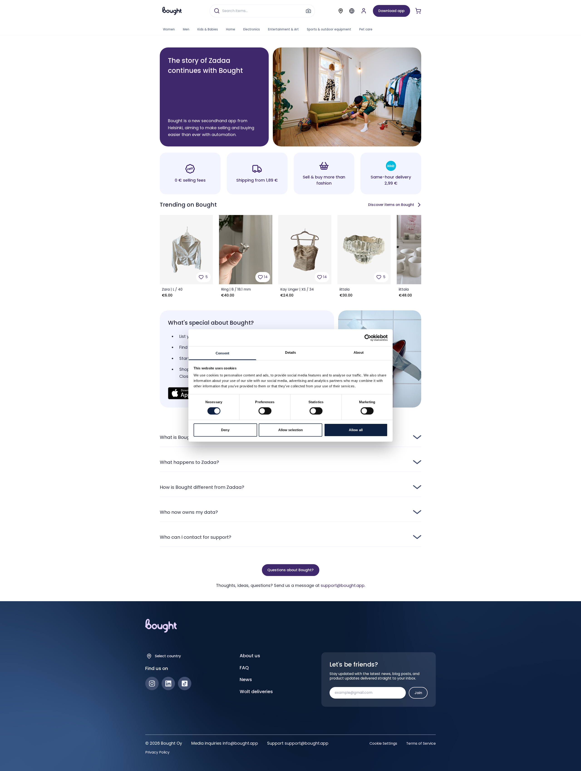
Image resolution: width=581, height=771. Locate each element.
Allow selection (290, 430)
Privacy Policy (157, 752)
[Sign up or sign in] (364, 11)
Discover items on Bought (391, 204)
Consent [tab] (222, 353)
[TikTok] (184, 683)
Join (418, 692)
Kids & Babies (207, 29)
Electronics (251, 29)
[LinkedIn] (168, 683)
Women (169, 29)
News (246, 679)
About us (250, 655)
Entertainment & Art (283, 29)
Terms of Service (421, 743)
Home (230, 29)
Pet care (365, 29)
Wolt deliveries (256, 691)
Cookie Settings (383, 743)
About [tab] (359, 352)
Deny (225, 430)
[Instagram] (152, 683)
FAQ (244, 668)
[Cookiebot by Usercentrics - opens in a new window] (368, 337)
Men (186, 29)
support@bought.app (342, 585)
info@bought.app (240, 743)
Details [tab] (290, 352)
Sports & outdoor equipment (329, 29)
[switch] (264, 411)
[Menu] (352, 11)
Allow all (356, 430)
